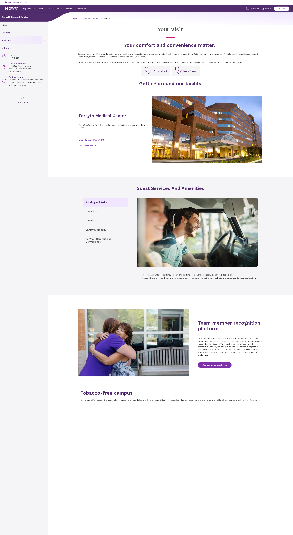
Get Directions (14, 71)
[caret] (44, 40)
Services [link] (6, 33)
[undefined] (155, 71)
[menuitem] (23, 25)
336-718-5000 (14, 58)
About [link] (5, 25)
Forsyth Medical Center (15, 17)
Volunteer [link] (6, 48)
